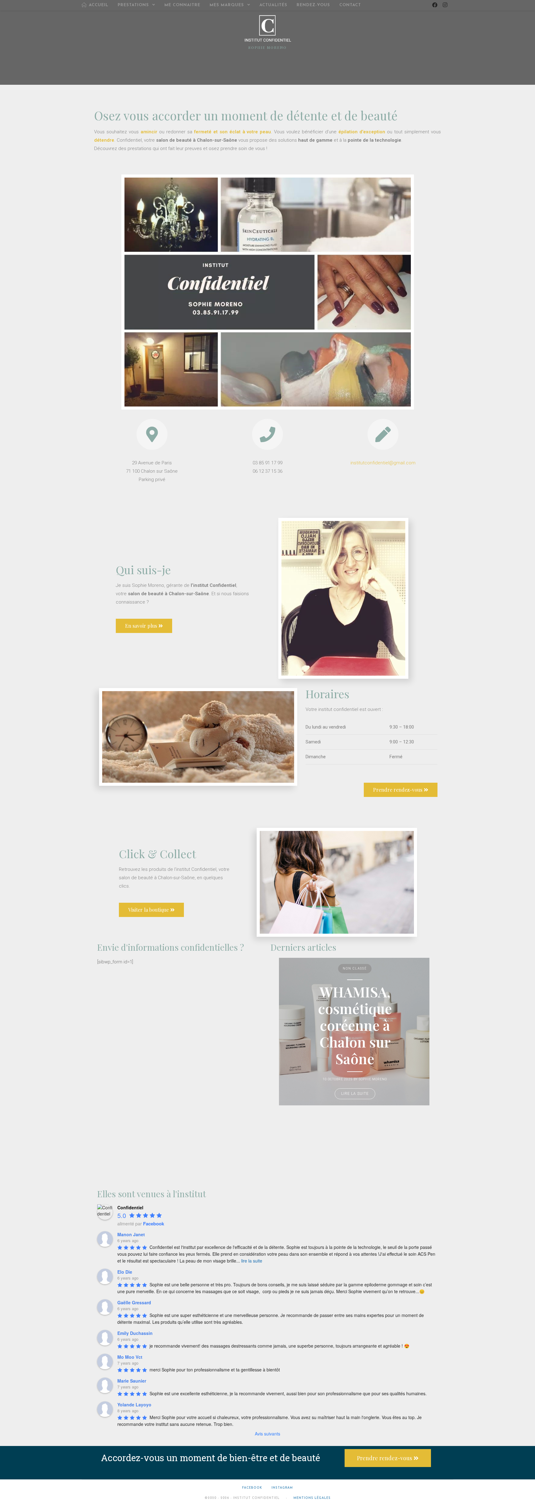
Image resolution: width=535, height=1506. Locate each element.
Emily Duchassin (135, 1333)
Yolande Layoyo (134, 1404)
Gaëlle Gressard (134, 1302)
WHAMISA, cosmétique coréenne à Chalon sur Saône (355, 1025)
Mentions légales (312, 1498)
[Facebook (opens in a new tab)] (435, 5)
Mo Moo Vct (129, 1357)
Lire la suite (355, 1093)
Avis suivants (267, 1434)
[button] (144, 626)
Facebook (252, 1488)
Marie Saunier (131, 1381)
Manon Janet (131, 1234)
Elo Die (124, 1272)
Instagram (282, 1488)
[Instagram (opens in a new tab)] (445, 5)
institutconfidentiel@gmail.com (382, 463)
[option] (354, 1031)
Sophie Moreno (373, 1079)
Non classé (355, 968)
